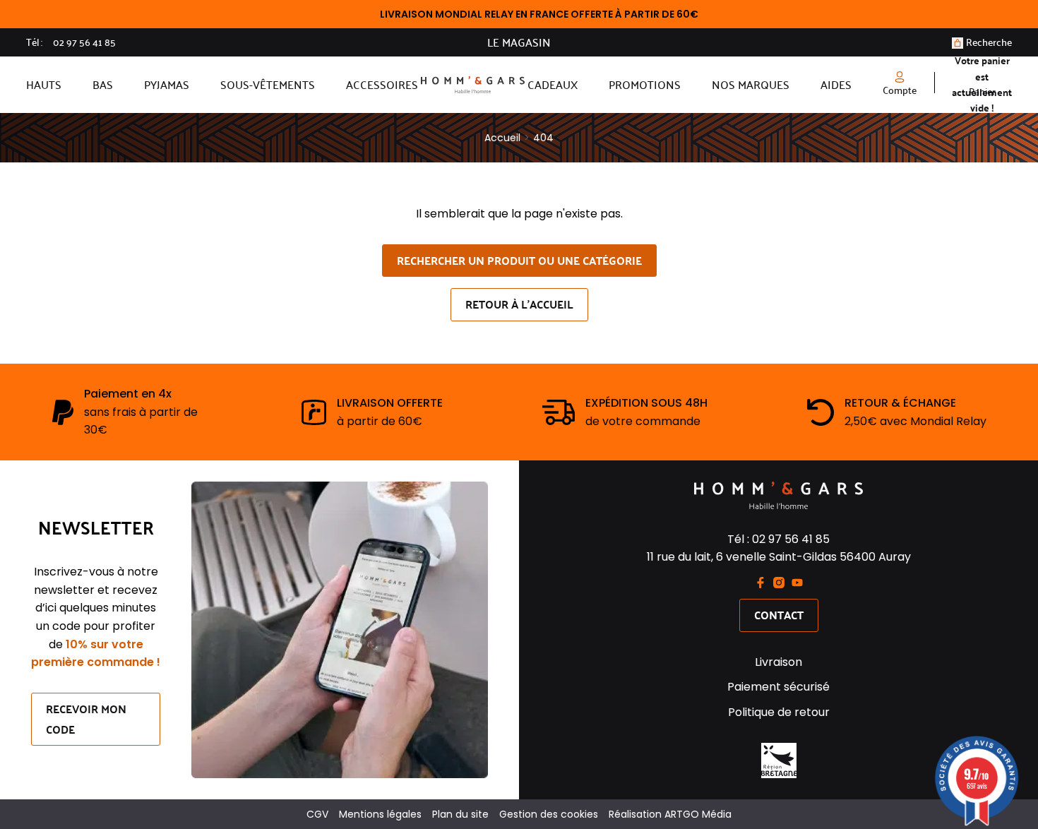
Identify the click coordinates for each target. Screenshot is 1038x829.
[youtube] (797, 582)
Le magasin (519, 42)
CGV (317, 814)
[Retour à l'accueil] (472, 84)
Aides (836, 84)
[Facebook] (760, 582)
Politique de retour (779, 712)
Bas (103, 84)
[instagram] (779, 582)
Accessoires (382, 84)
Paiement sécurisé (778, 687)
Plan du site (460, 814)
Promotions (645, 84)
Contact (779, 614)
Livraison (778, 662)
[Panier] (957, 43)
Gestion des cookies (548, 814)
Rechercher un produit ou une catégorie (519, 260)
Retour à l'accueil (519, 304)
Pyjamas (166, 84)
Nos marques (750, 84)
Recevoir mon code (86, 718)
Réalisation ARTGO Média (670, 814)
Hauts (43, 84)
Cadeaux (552, 84)
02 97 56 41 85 (84, 42)
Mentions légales (380, 814)
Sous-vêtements (267, 84)
